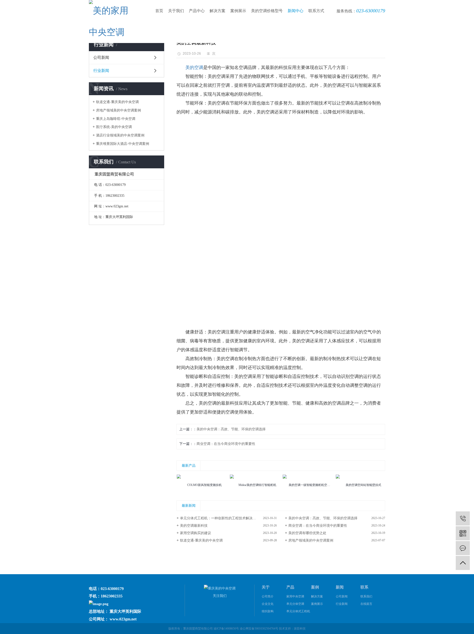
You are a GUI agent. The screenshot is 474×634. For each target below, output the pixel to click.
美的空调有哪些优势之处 (307, 533)
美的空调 (194, 67)
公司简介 (268, 596)
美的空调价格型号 (267, 11)
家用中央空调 (295, 596)
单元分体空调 (295, 604)
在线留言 (366, 604)
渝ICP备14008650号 (226, 628)
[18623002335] (463, 518)
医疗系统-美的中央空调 (114, 127)
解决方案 (217, 11)
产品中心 (197, 11)
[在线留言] (463, 548)
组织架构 (268, 611)
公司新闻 (101, 57)
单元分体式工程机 (298, 611)
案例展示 (238, 11)
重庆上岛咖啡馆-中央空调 (115, 119)
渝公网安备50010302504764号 (259, 628)
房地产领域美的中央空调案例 (118, 110)
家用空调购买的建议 (195, 533)
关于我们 (176, 11)
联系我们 (366, 596)
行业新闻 (101, 70)
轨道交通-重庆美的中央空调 (117, 102)
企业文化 (268, 604)
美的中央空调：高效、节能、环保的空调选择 (231, 429)
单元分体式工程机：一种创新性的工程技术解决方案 (219, 518)
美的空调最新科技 (194, 525)
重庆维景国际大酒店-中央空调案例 (122, 144)
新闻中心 (295, 11)
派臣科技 (300, 628)
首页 (159, 11)
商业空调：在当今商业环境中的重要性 (226, 444)
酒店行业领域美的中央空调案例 (120, 135)
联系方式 (316, 11)
